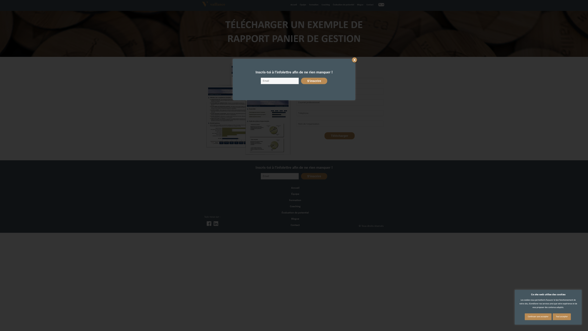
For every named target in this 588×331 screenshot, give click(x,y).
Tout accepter (562, 317)
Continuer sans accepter (538, 317)
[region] (548, 307)
